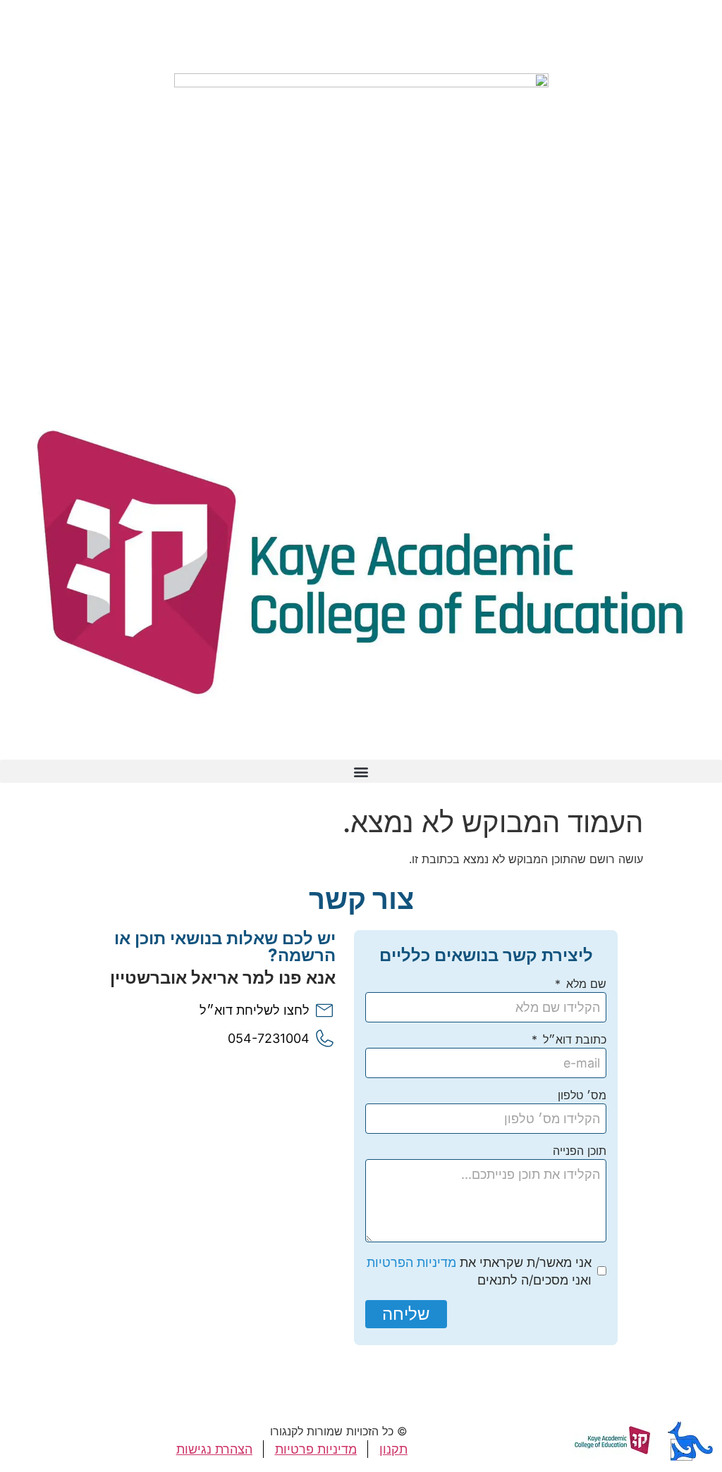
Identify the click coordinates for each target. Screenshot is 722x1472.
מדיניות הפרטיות (411, 1262)
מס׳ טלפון (582, 1095)
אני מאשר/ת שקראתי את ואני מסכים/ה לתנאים (479, 1271)
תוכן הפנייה (579, 1151)
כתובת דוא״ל (572, 1040)
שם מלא (584, 984)
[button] (361, 771)
